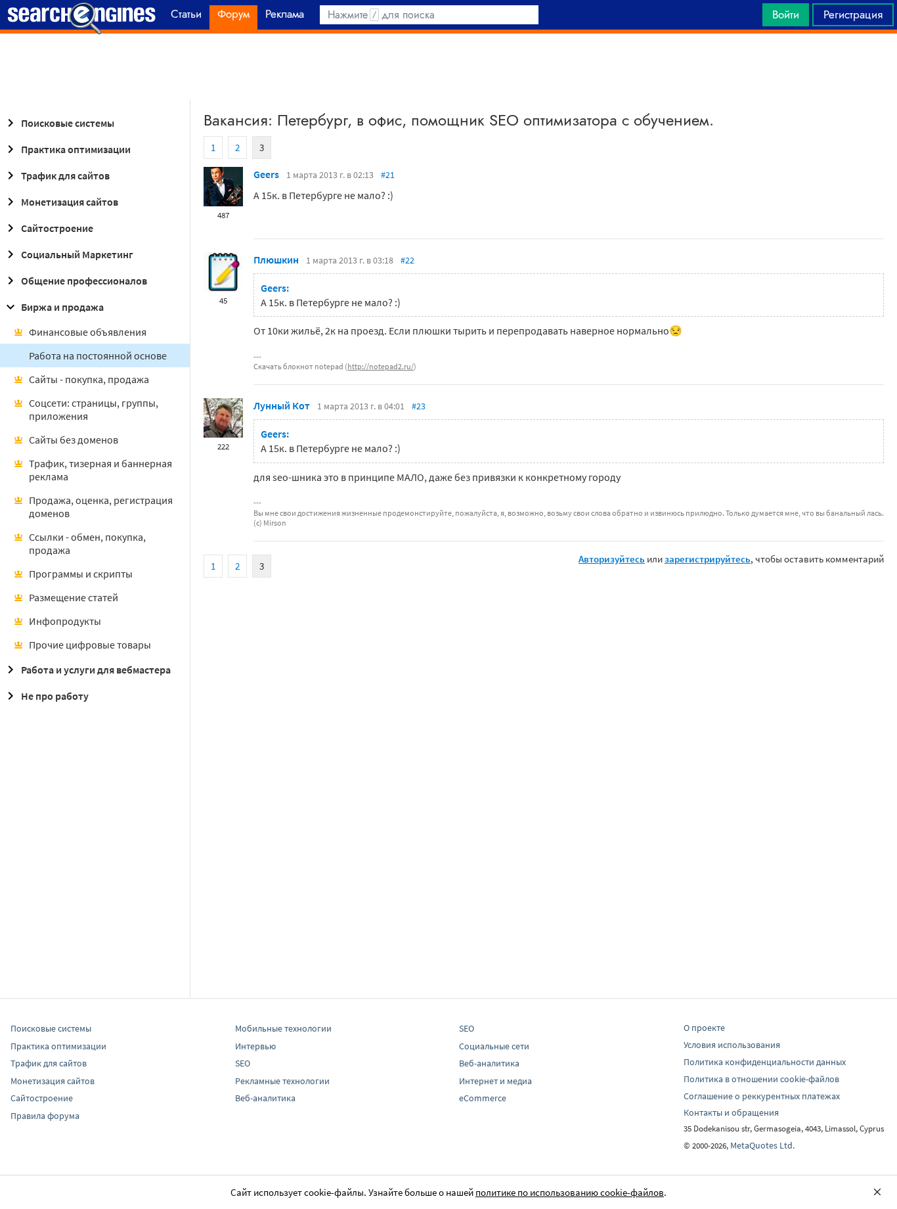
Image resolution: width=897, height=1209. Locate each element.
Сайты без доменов (73, 439)
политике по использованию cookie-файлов (569, 1192)
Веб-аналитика (265, 1098)
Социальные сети (494, 1046)
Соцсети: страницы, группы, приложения (93, 409)
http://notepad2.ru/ (380, 366)
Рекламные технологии (282, 1081)
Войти (785, 14)
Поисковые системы (67, 122)
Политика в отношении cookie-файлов (761, 1079)
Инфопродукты (65, 620)
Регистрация (853, 14)
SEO (242, 1063)
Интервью (255, 1046)
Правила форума (45, 1116)
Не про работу (55, 695)
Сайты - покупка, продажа (89, 379)
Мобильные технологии (283, 1028)
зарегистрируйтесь (708, 559)
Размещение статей (73, 597)
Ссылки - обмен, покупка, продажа (87, 543)
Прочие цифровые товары (90, 644)
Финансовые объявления (87, 331)
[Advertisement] (448, 66)
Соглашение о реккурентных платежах (762, 1096)
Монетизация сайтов (69, 201)
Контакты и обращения (731, 1112)
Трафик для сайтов (65, 175)
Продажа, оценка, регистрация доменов (101, 506)
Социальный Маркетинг (77, 254)
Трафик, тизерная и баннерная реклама (100, 470)
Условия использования (732, 1045)
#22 (407, 260)
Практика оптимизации (76, 149)
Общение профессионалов (84, 280)
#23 (419, 406)
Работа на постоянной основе (98, 355)
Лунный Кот (281, 405)
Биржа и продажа (62, 306)
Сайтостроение (57, 228)
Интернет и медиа (495, 1081)
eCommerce (482, 1098)
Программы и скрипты (81, 573)
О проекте (704, 1028)
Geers (266, 174)
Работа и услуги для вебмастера (96, 669)
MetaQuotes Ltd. (762, 1145)
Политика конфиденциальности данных (765, 1062)
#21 (388, 175)
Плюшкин (276, 259)
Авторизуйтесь (612, 559)
